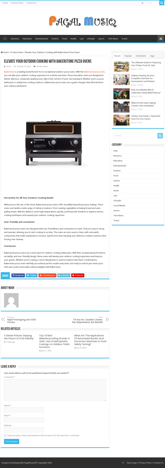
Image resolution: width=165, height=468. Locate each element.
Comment (9, 377)
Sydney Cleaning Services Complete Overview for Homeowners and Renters (143, 78)
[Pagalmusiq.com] (82, 19)
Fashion (55, 38)
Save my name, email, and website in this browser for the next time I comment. (43, 435)
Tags (152, 56)
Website (7, 425)
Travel (124, 38)
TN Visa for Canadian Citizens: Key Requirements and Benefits (87, 319)
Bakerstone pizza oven (94, 72)
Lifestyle (91, 38)
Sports (101, 38)
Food (64, 38)
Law (82, 38)
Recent (117, 56)
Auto (115, 151)
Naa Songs (132, 463)
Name (7, 405)
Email (7, 415)
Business (15, 38)
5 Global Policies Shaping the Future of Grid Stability (19, 337)
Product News (16, 52)
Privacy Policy (17, 3)
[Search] (161, 2)
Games (116, 180)
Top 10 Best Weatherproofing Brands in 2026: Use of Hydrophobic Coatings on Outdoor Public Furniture (54, 341)
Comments (141, 56)
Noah (9, 66)
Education (27, 38)
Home (5, 3)
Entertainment (41, 38)
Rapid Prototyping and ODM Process (21, 319)
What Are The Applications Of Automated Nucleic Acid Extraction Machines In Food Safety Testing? (90, 340)
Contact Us (31, 3)
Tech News (113, 38)
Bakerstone (9, 72)
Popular (128, 56)
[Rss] (142, 3)
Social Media (119, 205)
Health (73, 38)
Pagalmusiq (29, 463)
